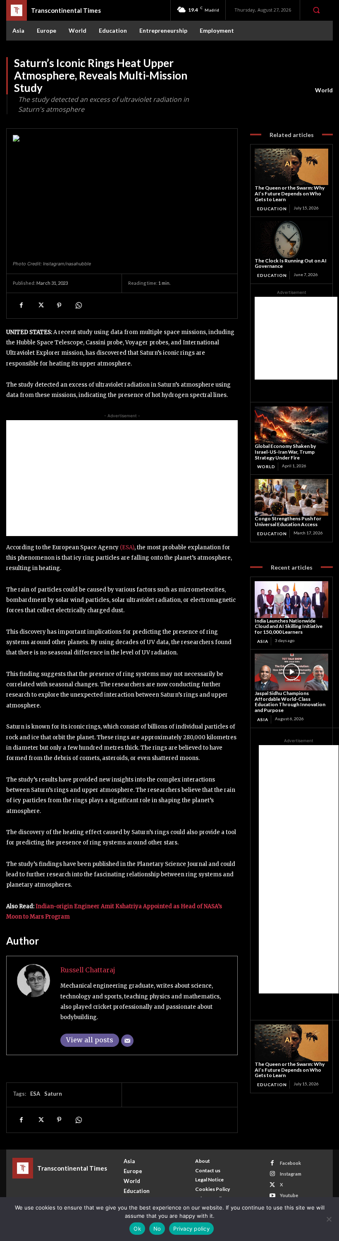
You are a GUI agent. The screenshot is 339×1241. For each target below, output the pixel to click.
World (324, 90)
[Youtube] (272, 1195)
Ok (137, 1228)
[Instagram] (272, 1174)
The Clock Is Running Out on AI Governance (291, 263)
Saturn (53, 1093)
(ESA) (127, 547)
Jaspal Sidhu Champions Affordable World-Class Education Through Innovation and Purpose (290, 701)
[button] (316, 10)
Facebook (290, 1163)
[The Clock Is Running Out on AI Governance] (291, 239)
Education (272, 208)
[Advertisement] (122, 478)
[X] (40, 305)
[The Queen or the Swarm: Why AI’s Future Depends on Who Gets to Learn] (291, 167)
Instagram (290, 1173)
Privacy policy (191, 1228)
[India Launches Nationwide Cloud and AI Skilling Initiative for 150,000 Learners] (291, 599)
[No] (329, 1219)
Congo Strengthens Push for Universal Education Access (288, 521)
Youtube (289, 1195)
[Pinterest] (59, 305)
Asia (262, 641)
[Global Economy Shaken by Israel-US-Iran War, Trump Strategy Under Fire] (291, 424)
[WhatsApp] (78, 305)
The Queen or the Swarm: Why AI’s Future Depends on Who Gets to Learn (290, 193)
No (157, 1228)
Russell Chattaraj (87, 970)
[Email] (127, 1040)
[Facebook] (21, 305)
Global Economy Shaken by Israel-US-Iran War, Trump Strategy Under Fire (285, 452)
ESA (35, 1093)
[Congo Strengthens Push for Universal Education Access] (291, 497)
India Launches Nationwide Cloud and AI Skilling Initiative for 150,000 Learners (288, 626)
